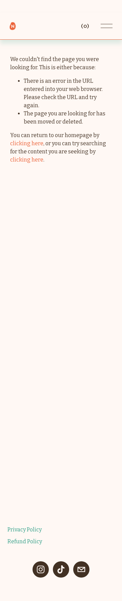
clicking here (26, 143)
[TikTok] (61, 569)
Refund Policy (24, 541)
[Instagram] (41, 569)
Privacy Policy (24, 529)
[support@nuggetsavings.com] (81, 569)
